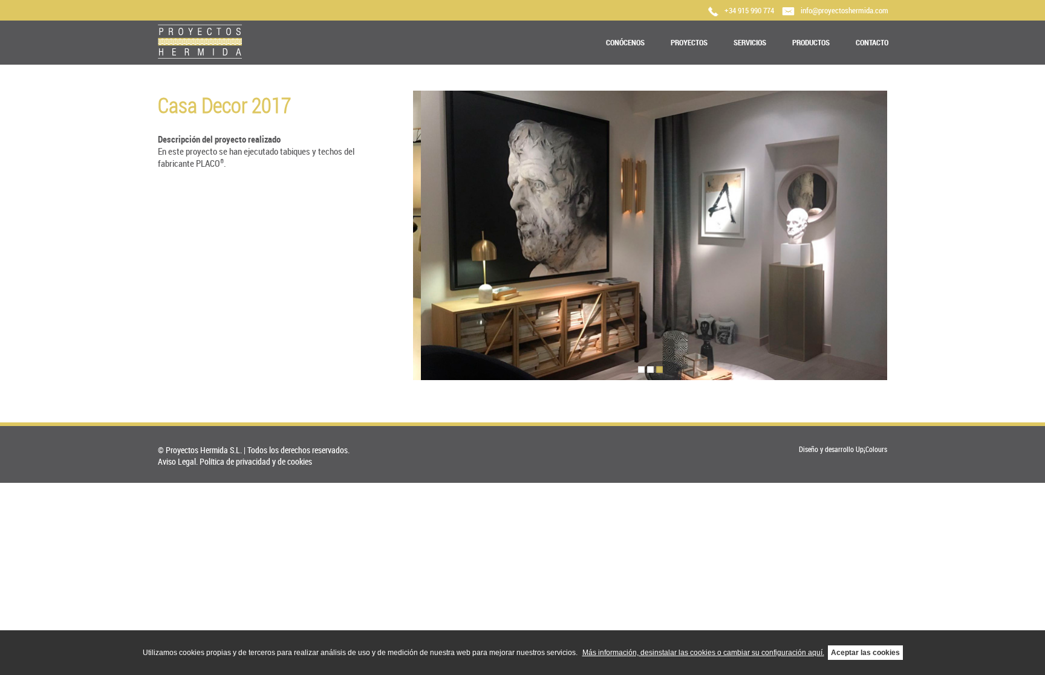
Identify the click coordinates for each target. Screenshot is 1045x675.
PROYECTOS (689, 42)
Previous (401, 234)
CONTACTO (872, 42)
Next (899, 234)
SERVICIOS (750, 42)
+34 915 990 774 (749, 10)
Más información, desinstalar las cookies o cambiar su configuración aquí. (703, 652)
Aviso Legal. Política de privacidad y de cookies (235, 461)
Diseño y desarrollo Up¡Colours (843, 449)
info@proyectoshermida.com (844, 10)
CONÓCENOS (625, 42)
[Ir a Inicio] (200, 55)
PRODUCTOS (811, 42)
